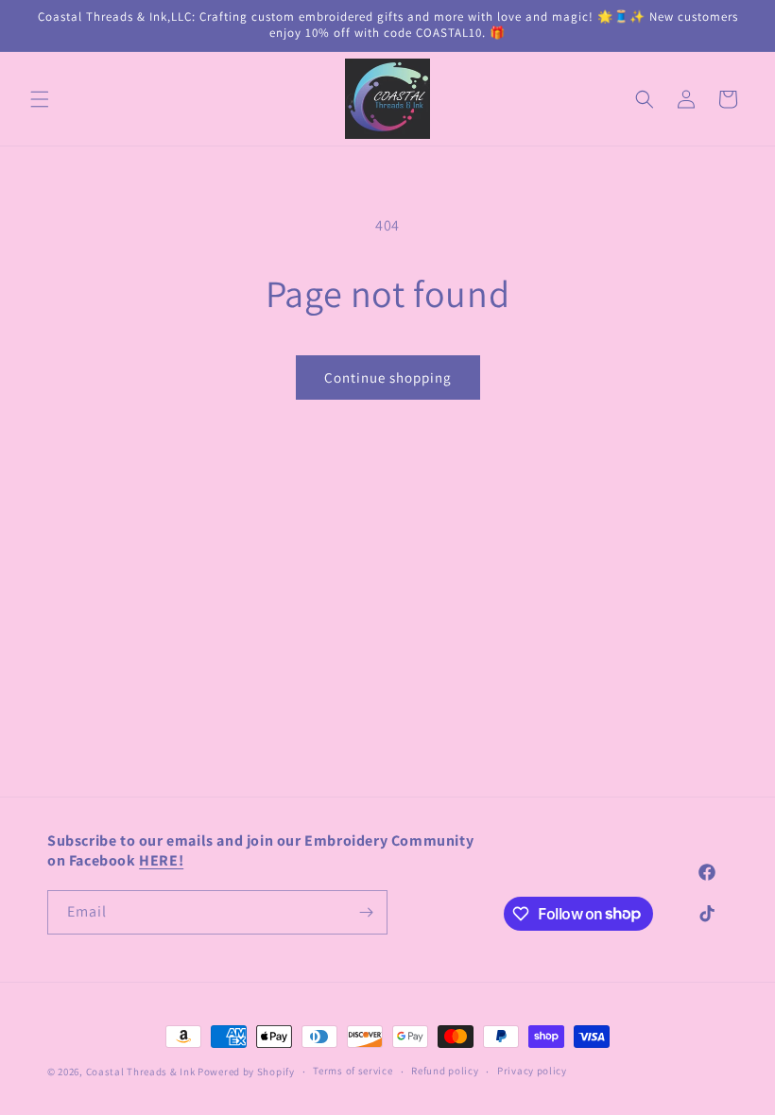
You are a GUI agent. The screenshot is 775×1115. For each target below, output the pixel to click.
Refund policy (444, 1070)
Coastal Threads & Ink (141, 1071)
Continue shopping (388, 377)
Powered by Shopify (246, 1071)
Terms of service (352, 1070)
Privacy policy (532, 1070)
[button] (39, 99)
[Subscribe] (366, 912)
